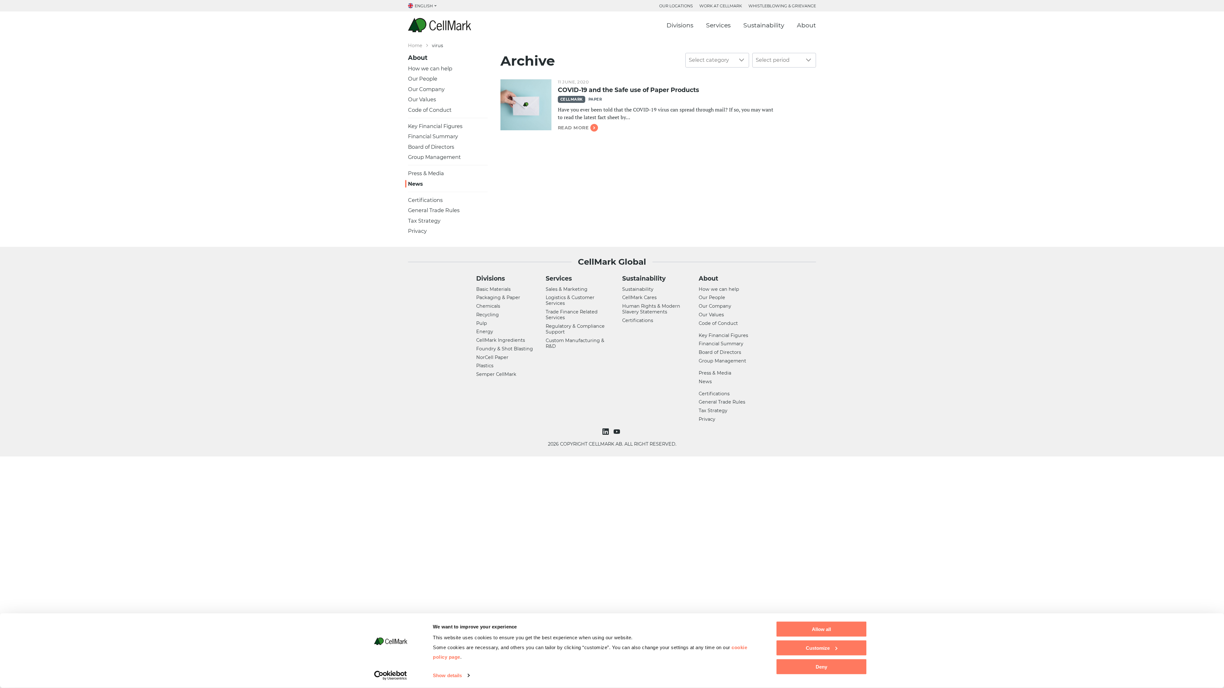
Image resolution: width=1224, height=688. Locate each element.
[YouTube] (618, 431)
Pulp (481, 323)
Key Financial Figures (435, 126)
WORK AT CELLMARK (720, 6)
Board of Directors (431, 147)
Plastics (484, 366)
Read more (573, 128)
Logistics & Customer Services (570, 300)
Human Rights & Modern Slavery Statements (651, 309)
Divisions (680, 25)
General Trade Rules (434, 210)
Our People (422, 78)
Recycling (487, 315)
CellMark (571, 99)
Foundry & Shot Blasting (504, 349)
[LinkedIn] (606, 431)
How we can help (430, 68)
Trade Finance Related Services (572, 314)
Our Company (426, 89)
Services (718, 25)
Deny (821, 666)
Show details (447, 675)
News (415, 184)
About (806, 25)
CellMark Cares (639, 297)
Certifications (425, 200)
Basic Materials (493, 289)
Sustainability (763, 25)
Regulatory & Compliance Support (575, 329)
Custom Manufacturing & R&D (575, 343)
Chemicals (488, 306)
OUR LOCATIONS (676, 6)
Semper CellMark (496, 374)
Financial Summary (433, 136)
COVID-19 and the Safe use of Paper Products (628, 90)
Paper (595, 99)
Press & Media (426, 173)
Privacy (417, 231)
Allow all (821, 629)
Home (415, 45)
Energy (484, 331)
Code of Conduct (430, 110)
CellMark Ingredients (500, 340)
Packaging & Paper (498, 297)
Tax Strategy (424, 221)
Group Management (434, 157)
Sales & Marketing (566, 289)
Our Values (422, 99)
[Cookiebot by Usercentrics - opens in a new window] (391, 675)
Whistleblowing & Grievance (782, 6)
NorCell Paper (492, 357)
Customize (818, 647)
